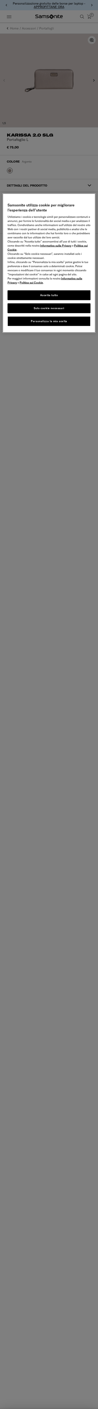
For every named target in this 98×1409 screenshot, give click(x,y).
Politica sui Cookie (31, 282)
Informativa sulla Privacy (55, 245)
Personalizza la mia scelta (49, 321)
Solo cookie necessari (49, 308)
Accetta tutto (49, 295)
